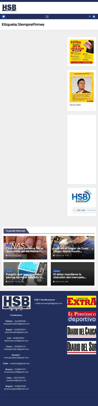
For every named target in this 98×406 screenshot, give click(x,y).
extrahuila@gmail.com (20, 363)
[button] (90, 17)
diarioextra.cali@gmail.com (16, 341)
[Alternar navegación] (47, 16)
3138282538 (19, 386)
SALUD (9, 245)
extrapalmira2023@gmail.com (16, 324)
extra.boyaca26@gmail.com (16, 372)
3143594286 (20, 321)
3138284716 (19, 347)
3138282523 (18, 338)
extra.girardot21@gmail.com (16, 358)
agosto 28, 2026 (14, 255)
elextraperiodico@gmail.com (16, 349)
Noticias (57, 245)
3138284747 (20, 369)
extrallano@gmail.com (16, 380)
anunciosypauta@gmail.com (16, 389)
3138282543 (19, 330)
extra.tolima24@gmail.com (16, 332)
